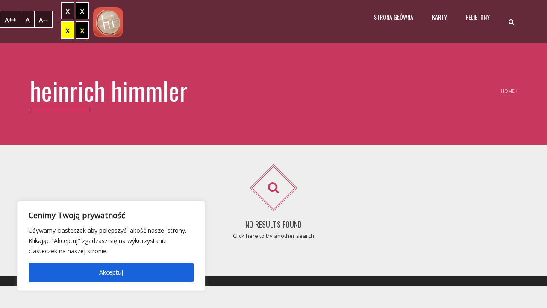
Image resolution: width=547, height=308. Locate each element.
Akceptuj (111, 272)
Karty (439, 16)
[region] (111, 246)
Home (508, 91)
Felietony (478, 16)
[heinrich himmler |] (108, 21)
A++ (10, 19)
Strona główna (393, 16)
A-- (43, 19)
